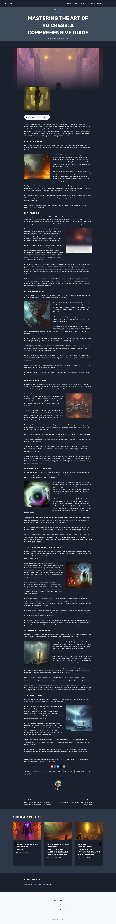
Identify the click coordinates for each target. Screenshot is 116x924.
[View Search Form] (108, 3)
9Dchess (27, 771)
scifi (26, 774)
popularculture (80, 771)
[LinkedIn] (58, 766)
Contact (100, 3)
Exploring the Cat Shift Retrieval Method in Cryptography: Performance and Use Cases (38, 802)
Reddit (76, 3)
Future (60, 771)
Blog (93, 3)
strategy (32, 774)
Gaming (58, 13)
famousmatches (51, 771)
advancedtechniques (38, 771)
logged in (36, 884)
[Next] (100, 844)
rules (88, 771)
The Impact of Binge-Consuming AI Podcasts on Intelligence (76, 802)
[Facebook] (55, 766)
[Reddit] (52, 766)
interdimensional (69, 771)
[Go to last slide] (16, 844)
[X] (61, 766)
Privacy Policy (58, 910)
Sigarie (52, 38)
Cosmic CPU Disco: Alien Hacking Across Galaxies (27, 846)
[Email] (64, 766)
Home (69, 3)
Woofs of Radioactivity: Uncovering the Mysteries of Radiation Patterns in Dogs (89, 849)
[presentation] (27, 831)
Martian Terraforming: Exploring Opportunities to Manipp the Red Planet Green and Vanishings (58, 849)
